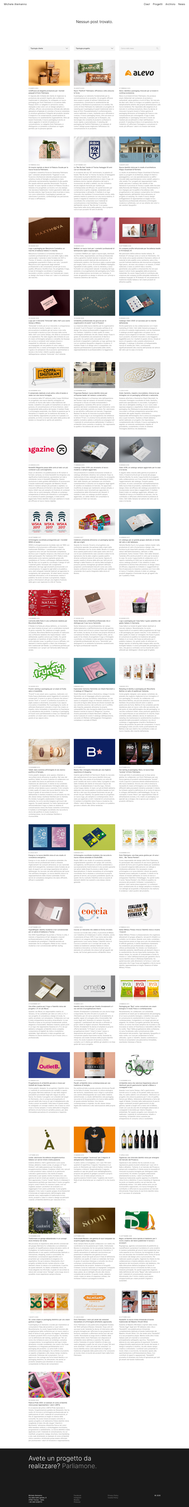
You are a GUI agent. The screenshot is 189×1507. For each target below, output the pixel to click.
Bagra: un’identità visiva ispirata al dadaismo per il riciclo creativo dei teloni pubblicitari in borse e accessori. (138, 1241)
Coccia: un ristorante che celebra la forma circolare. (93, 930)
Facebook (77, 1495)
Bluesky (77, 1500)
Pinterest (77, 1502)
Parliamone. (79, 1466)
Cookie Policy (113, 1498)
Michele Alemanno (15, 4)
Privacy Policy (113, 1495)
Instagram (77, 1498)
